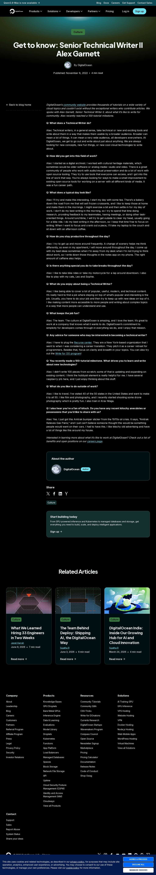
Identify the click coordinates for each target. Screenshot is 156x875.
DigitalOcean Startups (91, 725)
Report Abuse (13, 829)
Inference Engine (51, 715)
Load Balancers (51, 752)
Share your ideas (14, 838)
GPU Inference (125, 706)
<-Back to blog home (18, 104)
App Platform (49, 748)
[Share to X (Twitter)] (48, 493)
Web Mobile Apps (127, 734)
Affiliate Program (14, 734)
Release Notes (87, 766)
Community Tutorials (90, 701)
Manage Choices (138, 870)
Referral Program (14, 729)
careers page (94, 441)
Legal (9, 743)
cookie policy (72, 867)
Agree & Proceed (138, 859)
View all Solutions (126, 748)
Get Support (128, 3)
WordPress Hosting (127, 738)
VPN (120, 720)
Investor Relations (15, 757)
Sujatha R (64, 648)
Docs (106, 3)
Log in (125, 11)
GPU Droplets (50, 706)
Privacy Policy (13, 748)
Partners (10, 725)
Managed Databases (53, 757)
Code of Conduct (89, 771)
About (9, 701)
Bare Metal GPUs (51, 711)
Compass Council (89, 734)
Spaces (47, 762)
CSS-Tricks (86, 711)
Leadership (11, 706)
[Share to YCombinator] (66, 493)
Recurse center (83, 342)
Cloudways (48, 801)
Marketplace (86, 748)
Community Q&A (88, 706)
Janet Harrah (17, 643)
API (44, 775)
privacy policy (77, 861)
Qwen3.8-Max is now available (20, 3)
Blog (98, 3)
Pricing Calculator (89, 757)
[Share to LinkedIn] (60, 493)
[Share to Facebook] (54, 493)
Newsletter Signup (89, 743)
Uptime (46, 780)
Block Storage (50, 766)
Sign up (139, 11)
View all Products (52, 805)
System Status (13, 834)
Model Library (50, 729)
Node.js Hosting (125, 729)
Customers (11, 720)
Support (10, 820)
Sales (9, 824)
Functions (48, 743)
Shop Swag (86, 775)
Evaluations (49, 725)
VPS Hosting (124, 711)
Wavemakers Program (91, 729)
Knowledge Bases (52, 701)
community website (74, 104)
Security (10, 752)
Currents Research (89, 720)
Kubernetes (49, 738)
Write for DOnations (90, 715)
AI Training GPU (125, 701)
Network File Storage (54, 771)
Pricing (83, 752)
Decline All (138, 864)
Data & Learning (51, 720)
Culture (78, 32)
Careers (115, 3)
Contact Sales (144, 3)
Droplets (47, 734)
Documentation (88, 762)
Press (9, 738)
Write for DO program (68, 353)
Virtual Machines (126, 743)
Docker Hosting (125, 725)
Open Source (87, 738)
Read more (17, 659)
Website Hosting (126, 715)
